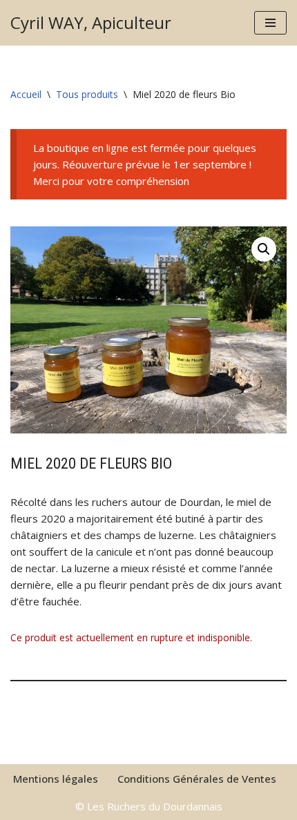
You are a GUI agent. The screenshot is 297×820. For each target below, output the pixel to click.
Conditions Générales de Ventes (196, 778)
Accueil (25, 94)
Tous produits (87, 94)
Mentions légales (55, 778)
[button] (263, 249)
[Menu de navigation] (270, 23)
